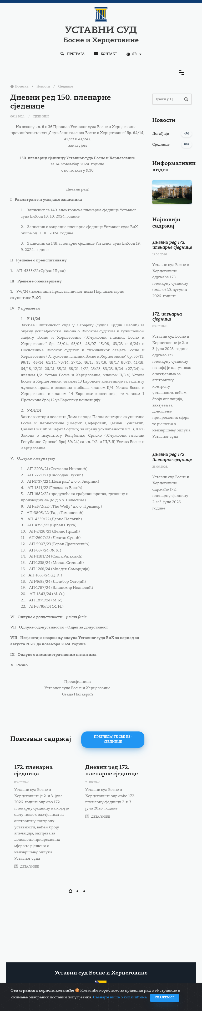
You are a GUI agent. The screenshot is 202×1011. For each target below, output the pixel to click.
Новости (43, 86)
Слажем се (164, 997)
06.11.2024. (18, 116)
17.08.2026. (160, 254)
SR (134, 54)
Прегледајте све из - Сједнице (113, 739)
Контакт (108, 54)
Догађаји (160, 134)
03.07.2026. (22, 782)
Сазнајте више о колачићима (120, 997)
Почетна (21, 86)
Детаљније (29, 866)
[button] (70, 891)
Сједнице (65, 86)
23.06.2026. (93, 782)
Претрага (75, 54)
